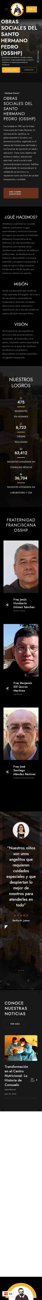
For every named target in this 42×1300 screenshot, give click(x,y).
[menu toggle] (6, 9)
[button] (19, 970)
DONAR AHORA (11, 70)
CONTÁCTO (28, 70)
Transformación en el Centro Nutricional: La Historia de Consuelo (16, 1075)
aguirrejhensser (10, 1089)
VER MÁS (15, 1024)
